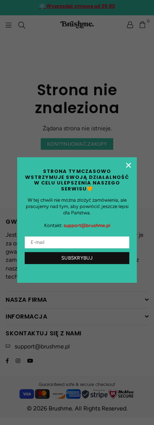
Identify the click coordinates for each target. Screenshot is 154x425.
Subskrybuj (77, 258)
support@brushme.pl (87, 225)
